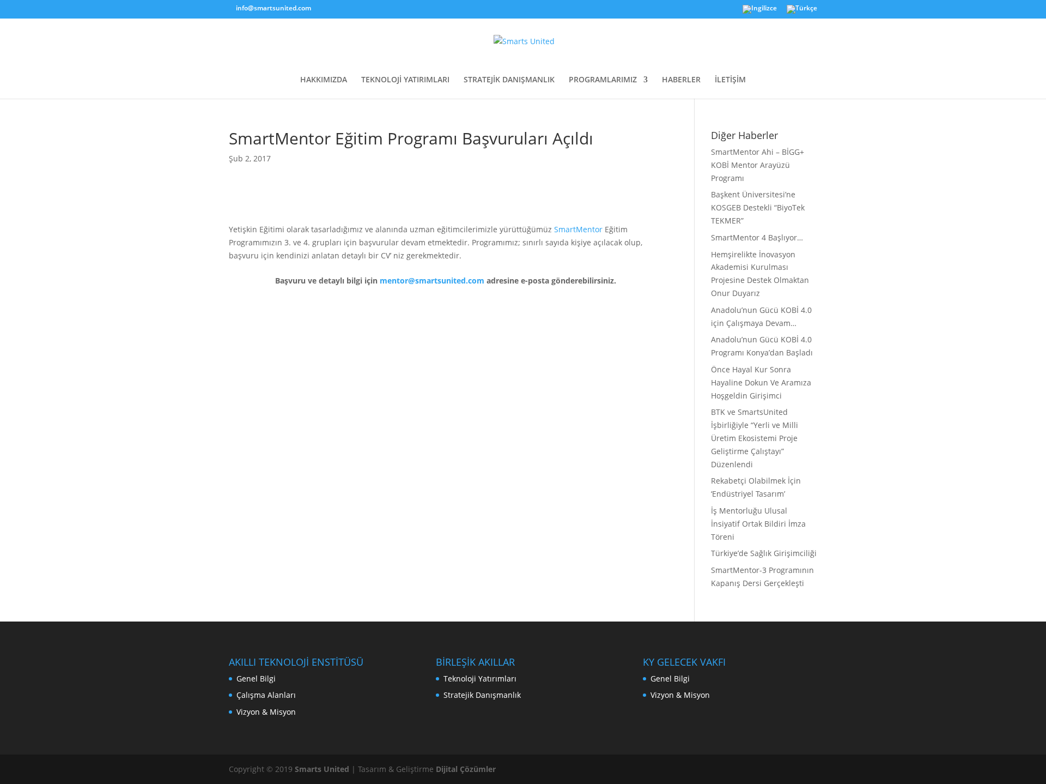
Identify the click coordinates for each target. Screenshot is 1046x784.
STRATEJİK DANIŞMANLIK (509, 80)
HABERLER (681, 80)
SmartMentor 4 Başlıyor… (757, 237)
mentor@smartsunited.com (432, 280)
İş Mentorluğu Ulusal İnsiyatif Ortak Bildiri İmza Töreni (758, 523)
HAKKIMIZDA (323, 80)
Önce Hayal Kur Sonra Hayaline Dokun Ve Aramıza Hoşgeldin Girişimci (761, 382)
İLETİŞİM (730, 80)
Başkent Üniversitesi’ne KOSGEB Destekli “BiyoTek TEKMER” (758, 207)
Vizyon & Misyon (266, 712)
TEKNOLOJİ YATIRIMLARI (405, 80)
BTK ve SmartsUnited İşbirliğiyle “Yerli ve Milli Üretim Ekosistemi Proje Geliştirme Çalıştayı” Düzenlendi (754, 438)
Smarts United (322, 769)
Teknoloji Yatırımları (479, 678)
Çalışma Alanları (266, 695)
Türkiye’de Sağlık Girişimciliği (764, 553)
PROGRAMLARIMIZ (603, 80)
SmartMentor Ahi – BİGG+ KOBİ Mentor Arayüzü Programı (757, 165)
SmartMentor (578, 229)
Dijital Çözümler (466, 769)
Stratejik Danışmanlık (482, 695)
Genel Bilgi (256, 678)
